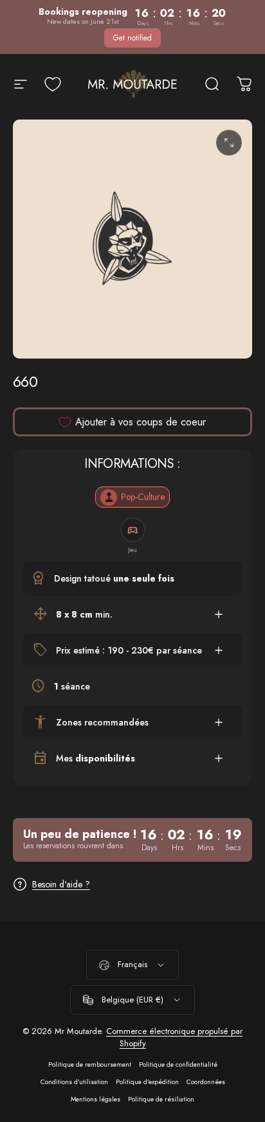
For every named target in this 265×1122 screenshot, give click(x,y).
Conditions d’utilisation (74, 1082)
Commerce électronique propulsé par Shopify (174, 1037)
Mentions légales (95, 1099)
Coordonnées (206, 1082)
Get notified (132, 38)
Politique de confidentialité (178, 1064)
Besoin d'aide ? (61, 885)
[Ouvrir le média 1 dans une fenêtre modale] (229, 143)
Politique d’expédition (147, 1082)
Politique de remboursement (89, 1064)
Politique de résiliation (161, 1099)
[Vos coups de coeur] (53, 84)
